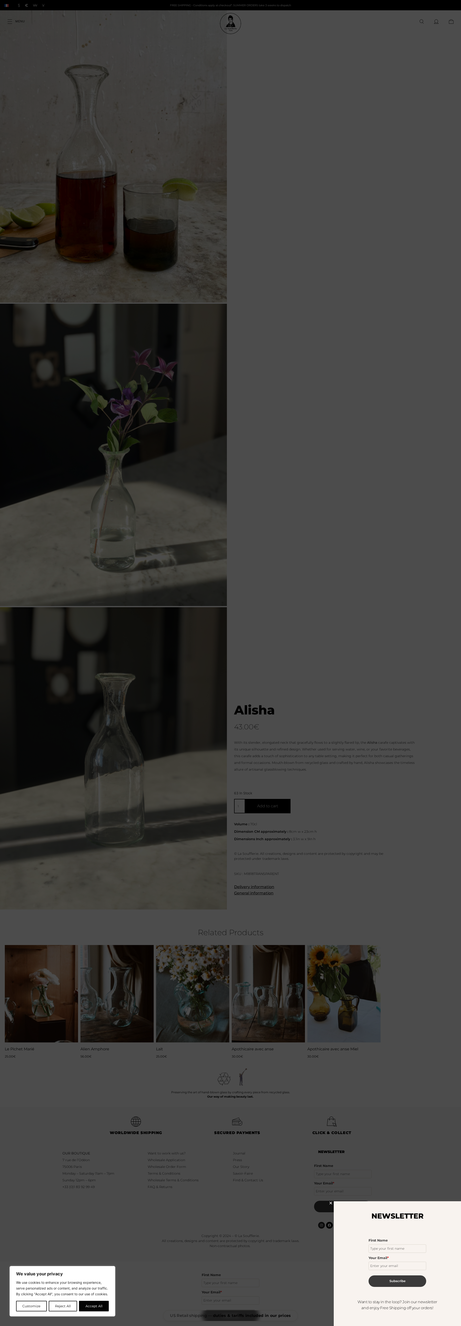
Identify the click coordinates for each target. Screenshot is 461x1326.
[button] (331, 1203)
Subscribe (397, 1281)
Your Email (379, 1258)
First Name (378, 1240)
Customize (31, 1306)
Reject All (63, 1306)
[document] (230, 663)
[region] (62, 1291)
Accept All (94, 1306)
